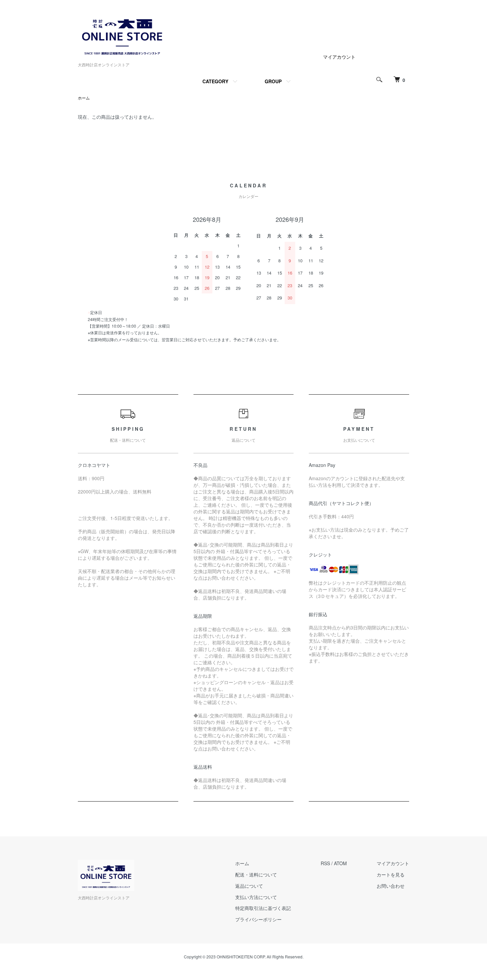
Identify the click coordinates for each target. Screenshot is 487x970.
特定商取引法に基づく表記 (263, 908)
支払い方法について (256, 897)
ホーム (84, 97)
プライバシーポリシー (258, 919)
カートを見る (391, 874)
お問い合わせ (391, 885)
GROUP (273, 81)
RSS (325, 863)
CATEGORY (215, 81)
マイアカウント (339, 56)
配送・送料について (256, 874)
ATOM (340, 863)
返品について (249, 885)
